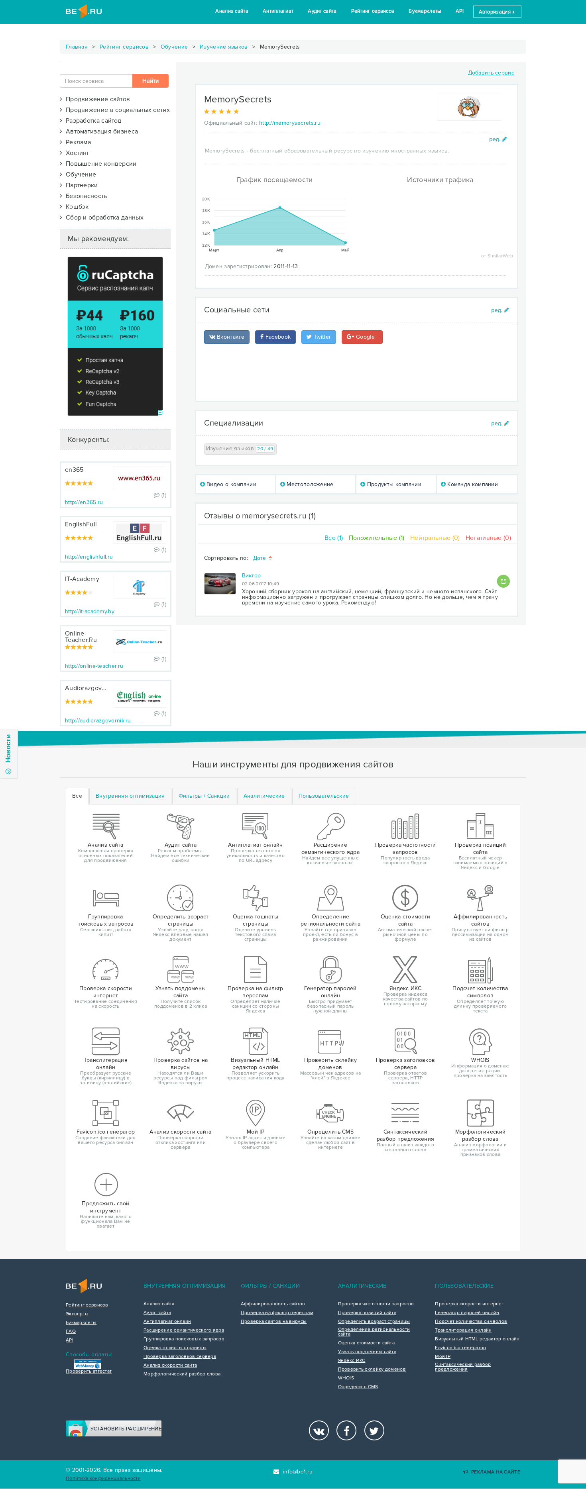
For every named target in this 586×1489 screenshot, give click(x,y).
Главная (77, 46)
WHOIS (346, 1378)
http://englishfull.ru (89, 556)
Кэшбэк (75, 207)
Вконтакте (229, 337)
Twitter (321, 337)
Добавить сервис (491, 72)
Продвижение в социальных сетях (116, 110)
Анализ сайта (231, 11)
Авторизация (495, 12)
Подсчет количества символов (471, 1321)
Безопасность (84, 196)
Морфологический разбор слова (182, 1374)
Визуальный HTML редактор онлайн (477, 1339)
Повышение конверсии (99, 164)
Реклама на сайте (495, 1472)
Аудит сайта (322, 11)
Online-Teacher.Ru (81, 637)
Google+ (366, 337)
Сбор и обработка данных (103, 218)
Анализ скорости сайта (170, 1365)
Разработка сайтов (92, 121)
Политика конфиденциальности (103, 1478)
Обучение (174, 46)
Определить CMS (358, 1387)
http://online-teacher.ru (94, 666)
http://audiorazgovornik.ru (98, 720)
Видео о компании (230, 484)
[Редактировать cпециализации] (500, 423)
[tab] (130, 796)
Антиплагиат (278, 11)
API (460, 11)
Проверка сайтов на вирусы (274, 1321)
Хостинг (76, 153)
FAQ (71, 1331)
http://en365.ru (84, 502)
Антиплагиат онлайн (167, 1321)
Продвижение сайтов (96, 99)
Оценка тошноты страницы (175, 1348)
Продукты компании (393, 484)
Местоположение (309, 484)
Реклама (76, 142)
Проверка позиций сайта (367, 1312)
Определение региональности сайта (374, 1332)
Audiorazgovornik (90, 688)
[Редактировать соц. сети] (500, 310)
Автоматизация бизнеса (100, 131)
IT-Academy (82, 579)
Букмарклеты (425, 11)
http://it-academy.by (89, 611)
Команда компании (472, 484)
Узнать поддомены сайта (367, 1352)
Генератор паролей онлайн (467, 1312)
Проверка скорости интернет (469, 1304)
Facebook (277, 337)
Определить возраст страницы (374, 1321)
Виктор (251, 575)
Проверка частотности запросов (376, 1304)
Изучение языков (224, 46)
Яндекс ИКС (352, 1360)
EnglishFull (81, 524)
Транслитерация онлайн (463, 1330)
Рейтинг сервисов (373, 11)
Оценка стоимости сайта (366, 1343)
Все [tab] (77, 796)
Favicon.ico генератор (460, 1348)
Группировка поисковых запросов (184, 1339)
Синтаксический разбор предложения (463, 1367)
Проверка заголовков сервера (180, 1356)
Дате (260, 558)
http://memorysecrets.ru (290, 123)
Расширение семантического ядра (184, 1330)
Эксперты (77, 1314)
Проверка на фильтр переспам (277, 1312)
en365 (74, 470)
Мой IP (442, 1356)
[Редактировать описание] (498, 139)
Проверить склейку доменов (372, 1369)
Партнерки (80, 185)
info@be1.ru (298, 1471)
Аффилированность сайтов (273, 1304)
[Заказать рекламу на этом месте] (160, 413)
